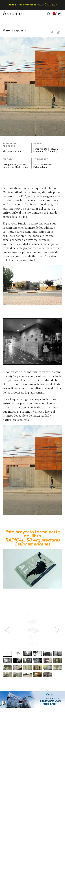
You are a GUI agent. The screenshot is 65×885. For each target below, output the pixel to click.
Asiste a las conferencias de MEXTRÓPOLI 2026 (32, 5)
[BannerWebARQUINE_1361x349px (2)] (32, 706)
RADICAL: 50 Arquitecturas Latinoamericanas (32, 542)
